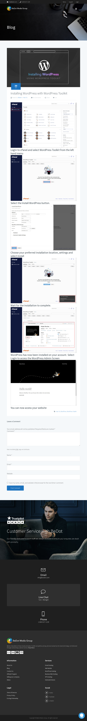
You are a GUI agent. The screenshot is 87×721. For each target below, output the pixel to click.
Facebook (51, 697)
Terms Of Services (12, 692)
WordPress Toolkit (71, 411)
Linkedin (51, 701)
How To (25, 97)
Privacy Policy (11, 695)
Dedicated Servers (50, 680)
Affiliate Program (12, 674)
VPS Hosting (48, 677)
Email (9, 464)
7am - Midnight (43, 600)
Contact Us (10, 671)
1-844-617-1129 (25, 2)
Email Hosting (49, 665)
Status (64, 2)
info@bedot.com (13, 2)
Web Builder (48, 668)
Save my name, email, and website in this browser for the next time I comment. (36, 483)
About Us (9, 665)
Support (71, 2)
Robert (20, 97)
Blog (8, 668)
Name (9, 455)
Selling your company (13, 677)
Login (77, 2)
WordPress (63, 411)
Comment (11, 431)
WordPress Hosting (50, 671)
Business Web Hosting (51, 674)
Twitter (51, 693)
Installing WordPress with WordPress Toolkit (39, 93)
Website (10, 473)
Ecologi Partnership (12, 698)
